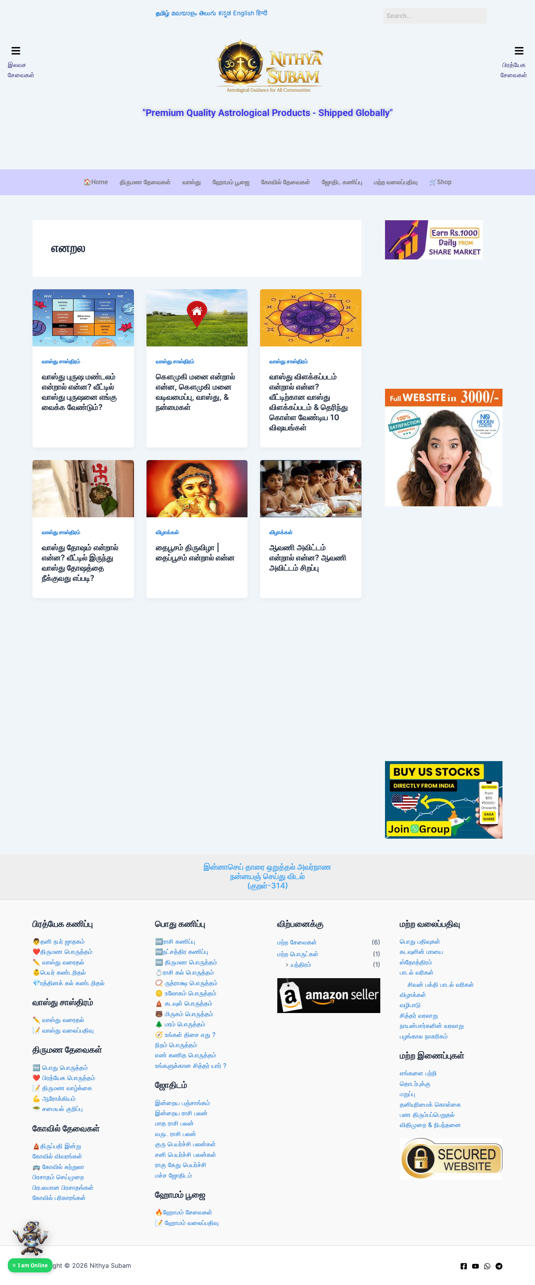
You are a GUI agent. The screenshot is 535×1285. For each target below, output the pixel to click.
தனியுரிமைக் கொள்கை (430, 1104)
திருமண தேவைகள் (145, 182)
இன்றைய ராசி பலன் (181, 1113)
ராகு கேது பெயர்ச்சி (180, 1165)
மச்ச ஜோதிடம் (173, 1175)
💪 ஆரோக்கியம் (54, 1098)
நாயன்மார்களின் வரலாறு (432, 1025)
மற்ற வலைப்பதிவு (396, 182)
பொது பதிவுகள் (420, 941)
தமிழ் (162, 13)
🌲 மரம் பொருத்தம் (180, 1024)
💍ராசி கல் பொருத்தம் (184, 972)
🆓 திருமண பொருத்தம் (186, 962)
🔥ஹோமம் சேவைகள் (183, 1212)
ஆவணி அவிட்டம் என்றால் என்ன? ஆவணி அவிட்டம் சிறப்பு (308, 558)
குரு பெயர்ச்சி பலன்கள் (185, 1144)
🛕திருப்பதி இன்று (57, 1146)
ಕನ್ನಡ (224, 13)
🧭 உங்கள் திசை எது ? (185, 1035)
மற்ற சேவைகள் (297, 942)
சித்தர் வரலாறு (419, 1015)
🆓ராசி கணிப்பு (175, 941)
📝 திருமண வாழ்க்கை (62, 1088)
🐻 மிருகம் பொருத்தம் (184, 1014)
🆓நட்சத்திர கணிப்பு (181, 951)
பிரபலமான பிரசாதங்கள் (63, 1187)
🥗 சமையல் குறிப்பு (58, 1109)
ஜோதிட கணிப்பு (342, 182)
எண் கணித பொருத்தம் (185, 1055)
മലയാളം (184, 13)
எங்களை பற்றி (418, 1073)
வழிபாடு (410, 1005)
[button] (70, 51)
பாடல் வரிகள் (417, 972)
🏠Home (95, 182)
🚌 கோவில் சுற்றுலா (58, 1167)
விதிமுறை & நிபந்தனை (430, 1125)
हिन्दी (262, 13)
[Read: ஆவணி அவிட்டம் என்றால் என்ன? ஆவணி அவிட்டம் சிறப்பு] (310, 488)
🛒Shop (440, 182)
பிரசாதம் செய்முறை (58, 1177)
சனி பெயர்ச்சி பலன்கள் (185, 1154)
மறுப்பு (407, 1094)
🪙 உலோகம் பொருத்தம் (185, 993)
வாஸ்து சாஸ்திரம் (61, 361)
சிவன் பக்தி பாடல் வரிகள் (441, 984)
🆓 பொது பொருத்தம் (60, 1067)
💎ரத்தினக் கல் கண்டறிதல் (69, 983)
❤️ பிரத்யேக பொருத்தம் (64, 1078)
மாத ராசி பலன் (174, 1123)
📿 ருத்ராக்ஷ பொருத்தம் (186, 983)
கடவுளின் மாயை (421, 951)
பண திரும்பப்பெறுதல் (427, 1114)
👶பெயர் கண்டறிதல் (59, 972)
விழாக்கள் (167, 532)
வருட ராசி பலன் (175, 1134)
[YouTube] (475, 1266)
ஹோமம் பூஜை (231, 182)
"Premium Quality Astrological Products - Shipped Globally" (268, 112)
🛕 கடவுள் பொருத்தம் (183, 1003)
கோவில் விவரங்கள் (57, 1156)
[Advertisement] (267, 144)
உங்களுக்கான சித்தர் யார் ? (190, 1065)
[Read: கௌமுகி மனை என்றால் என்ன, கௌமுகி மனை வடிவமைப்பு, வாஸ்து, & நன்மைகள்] (197, 317)
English (243, 13)
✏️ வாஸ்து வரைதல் (58, 962)
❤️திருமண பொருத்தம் (62, 951)
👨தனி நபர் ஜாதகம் (59, 941)
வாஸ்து (192, 182)
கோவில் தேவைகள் (285, 182)
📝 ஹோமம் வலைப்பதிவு (187, 1223)
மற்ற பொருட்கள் (297, 954)
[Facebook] (463, 1266)
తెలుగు (207, 13)
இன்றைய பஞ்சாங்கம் (182, 1103)
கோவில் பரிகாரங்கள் (59, 1198)
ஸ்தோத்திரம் (416, 962)
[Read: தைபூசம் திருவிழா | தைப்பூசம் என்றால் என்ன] (197, 488)
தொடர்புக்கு (415, 1083)
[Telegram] (498, 1266)
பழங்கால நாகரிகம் (424, 1036)
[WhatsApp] (487, 1266)
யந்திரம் (301, 964)
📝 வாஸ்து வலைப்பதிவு (63, 1030)
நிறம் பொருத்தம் (176, 1045)
